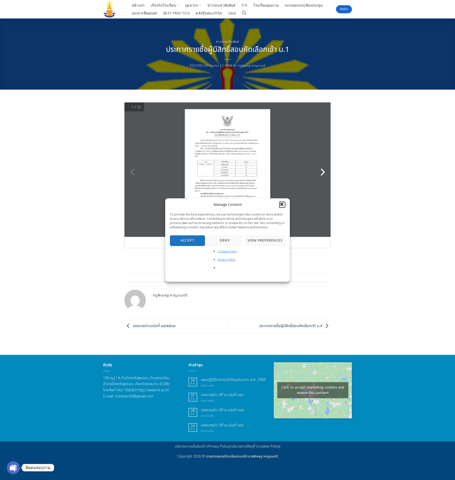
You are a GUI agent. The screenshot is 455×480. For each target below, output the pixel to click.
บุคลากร (191, 5)
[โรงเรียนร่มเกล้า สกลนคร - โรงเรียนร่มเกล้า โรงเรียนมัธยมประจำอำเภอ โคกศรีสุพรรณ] (112, 9)
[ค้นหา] (244, 13)
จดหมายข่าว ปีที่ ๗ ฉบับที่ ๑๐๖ (222, 395)
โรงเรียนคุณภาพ (265, 5)
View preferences (264, 240)
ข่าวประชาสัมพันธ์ (221, 5)
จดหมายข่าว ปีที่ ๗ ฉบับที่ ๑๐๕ (222, 410)
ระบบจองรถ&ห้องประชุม (304, 5)
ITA (244, 5)
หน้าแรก (138, 5)
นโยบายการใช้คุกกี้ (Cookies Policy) (255, 446)
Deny (225, 240)
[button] (282, 204)
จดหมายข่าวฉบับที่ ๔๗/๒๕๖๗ (153, 326)
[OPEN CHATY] (13, 467)
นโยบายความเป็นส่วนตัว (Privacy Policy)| (203, 446)
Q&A (232, 13)
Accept (188, 240)
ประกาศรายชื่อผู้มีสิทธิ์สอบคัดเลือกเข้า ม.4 (291, 326)
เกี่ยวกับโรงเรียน (163, 5)
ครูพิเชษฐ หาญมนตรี (251, 65)
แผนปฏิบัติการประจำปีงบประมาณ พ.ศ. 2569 (233, 380)
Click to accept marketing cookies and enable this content (313, 390)
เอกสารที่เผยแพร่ (144, 13)
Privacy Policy (227, 260)
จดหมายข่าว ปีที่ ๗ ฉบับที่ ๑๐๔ (222, 425)
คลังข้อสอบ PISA (209, 13)
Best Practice (176, 13)
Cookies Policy (227, 251)
